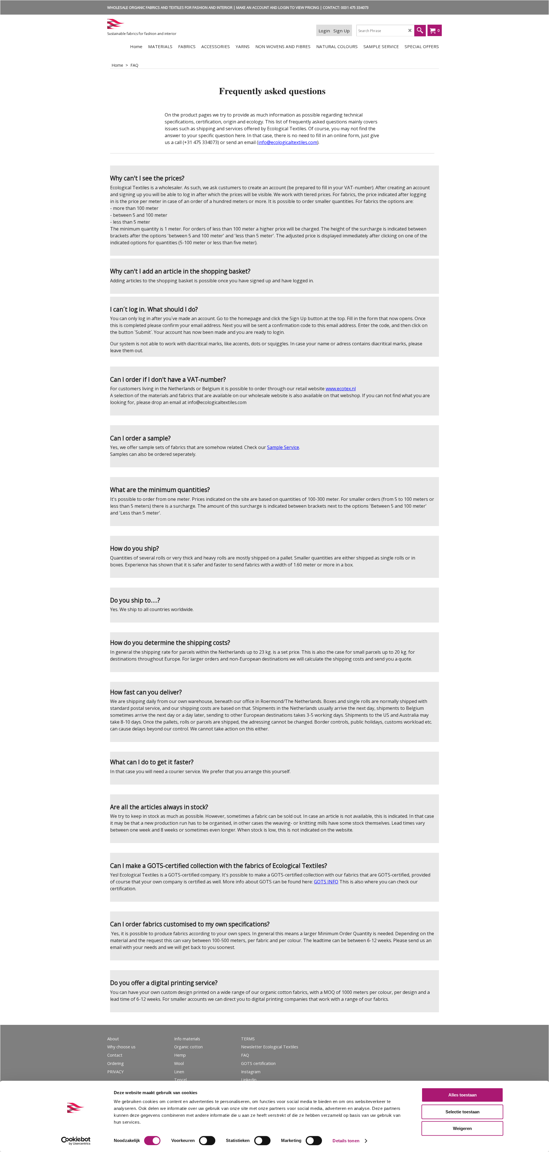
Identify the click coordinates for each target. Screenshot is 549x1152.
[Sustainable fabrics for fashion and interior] (150, 24)
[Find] (420, 30)
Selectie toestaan (462, 1111)
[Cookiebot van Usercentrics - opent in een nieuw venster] (76, 1141)
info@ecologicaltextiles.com (287, 142)
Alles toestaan (462, 1094)
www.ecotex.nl (341, 388)
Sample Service (283, 447)
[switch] (207, 1140)
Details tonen (346, 1140)
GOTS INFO (326, 882)
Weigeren (462, 1128)
